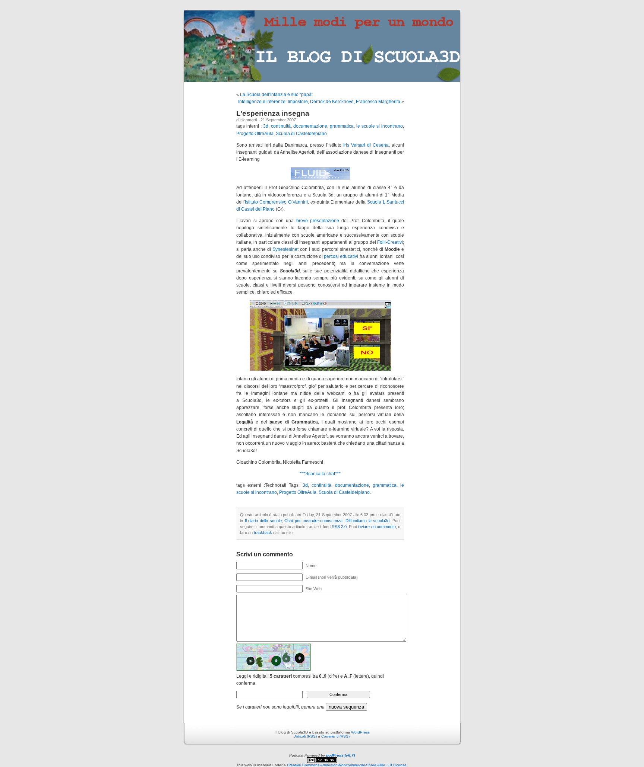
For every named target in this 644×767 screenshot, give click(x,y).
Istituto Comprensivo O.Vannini (276, 202)
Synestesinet (285, 249)
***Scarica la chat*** (320, 473)
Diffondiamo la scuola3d (367, 520)
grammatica (342, 126)
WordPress (360, 732)
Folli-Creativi (390, 242)
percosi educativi (341, 256)
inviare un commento (376, 526)
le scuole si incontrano (379, 126)
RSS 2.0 (339, 526)
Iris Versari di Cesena (366, 145)
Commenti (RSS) (335, 736)
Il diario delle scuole (263, 520)
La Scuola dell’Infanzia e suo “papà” (276, 94)
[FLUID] (320, 178)
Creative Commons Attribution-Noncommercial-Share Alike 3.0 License (347, 765)
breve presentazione (317, 220)
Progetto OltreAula (255, 133)
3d (265, 126)
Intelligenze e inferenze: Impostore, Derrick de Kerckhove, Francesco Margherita (319, 101)
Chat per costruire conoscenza (313, 520)
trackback (263, 532)
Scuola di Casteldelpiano (301, 133)
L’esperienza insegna (272, 113)
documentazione (310, 126)
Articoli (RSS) (305, 736)
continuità (281, 126)
